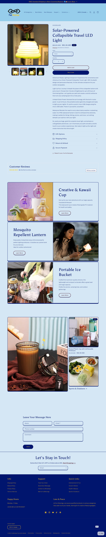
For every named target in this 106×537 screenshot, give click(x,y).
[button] (28, 12)
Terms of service (47, 533)
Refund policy (31, 533)
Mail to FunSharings (43, 491)
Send (28, 446)
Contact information (66, 533)
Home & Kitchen (73, 485)
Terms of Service (12, 491)
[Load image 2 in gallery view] (23, 71)
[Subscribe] (66, 468)
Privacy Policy (11, 488)
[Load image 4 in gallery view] (40, 71)
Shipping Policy (11, 483)
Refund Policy (11, 485)
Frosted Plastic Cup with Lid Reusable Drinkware (81, 349)
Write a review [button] (91, 170)
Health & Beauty (73, 488)
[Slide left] (9, 71)
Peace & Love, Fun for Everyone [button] (63, 153)
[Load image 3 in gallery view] (32, 71)
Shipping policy (56, 533)
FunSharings (14, 533)
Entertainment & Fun (74, 483)
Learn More (64, 213)
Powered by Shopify (21, 533)
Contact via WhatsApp (44, 488)
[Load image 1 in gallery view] (15, 71)
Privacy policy (39, 533)
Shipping (55, 47)
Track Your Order (43, 483)
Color (54, 50)
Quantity (55, 58)
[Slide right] (46, 71)
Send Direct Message (44, 485)
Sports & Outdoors (77, 389)
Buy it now (71, 72)
